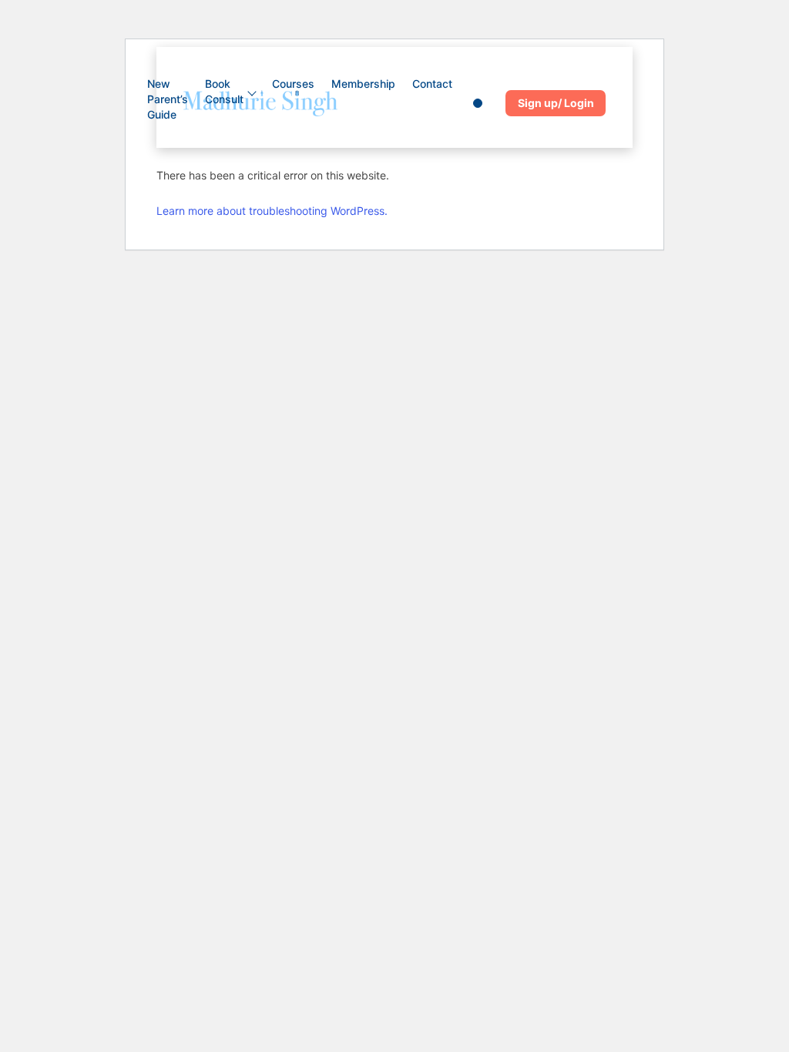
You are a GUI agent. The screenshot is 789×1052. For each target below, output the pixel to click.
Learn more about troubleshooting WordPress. (272, 210)
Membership (363, 83)
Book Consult (224, 91)
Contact (432, 83)
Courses (293, 83)
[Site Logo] (260, 103)
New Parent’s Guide (167, 99)
